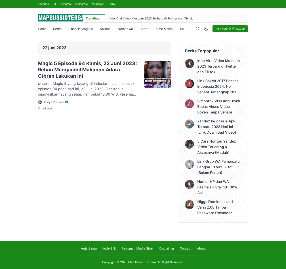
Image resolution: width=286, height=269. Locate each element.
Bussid (185, 29)
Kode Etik (109, 248)
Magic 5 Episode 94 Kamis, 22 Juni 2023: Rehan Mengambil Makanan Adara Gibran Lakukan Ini (87, 69)
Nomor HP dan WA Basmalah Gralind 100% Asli (217, 187)
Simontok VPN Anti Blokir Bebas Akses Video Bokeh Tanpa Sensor (218, 106)
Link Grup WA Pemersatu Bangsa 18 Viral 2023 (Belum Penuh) (218, 167)
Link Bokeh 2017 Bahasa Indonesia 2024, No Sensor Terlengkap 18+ (218, 86)
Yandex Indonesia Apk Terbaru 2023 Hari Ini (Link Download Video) (216, 126)
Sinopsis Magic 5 (80, 29)
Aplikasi (105, 29)
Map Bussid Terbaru (142, 262)
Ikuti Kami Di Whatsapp (230, 28)
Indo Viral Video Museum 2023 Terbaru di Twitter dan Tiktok (151, 18)
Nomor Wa (125, 29)
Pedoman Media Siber (138, 248)
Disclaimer (166, 248)
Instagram (81, 4)
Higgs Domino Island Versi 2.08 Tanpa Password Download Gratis (215, 207)
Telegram (66, 4)
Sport (144, 29)
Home (42, 29)
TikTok (112, 4)
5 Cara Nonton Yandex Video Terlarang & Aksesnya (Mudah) (216, 147)
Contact (185, 248)
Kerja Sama (88, 248)
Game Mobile (163, 29)
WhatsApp (97, 4)
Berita (57, 29)
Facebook (44, 4)
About (201, 248)
